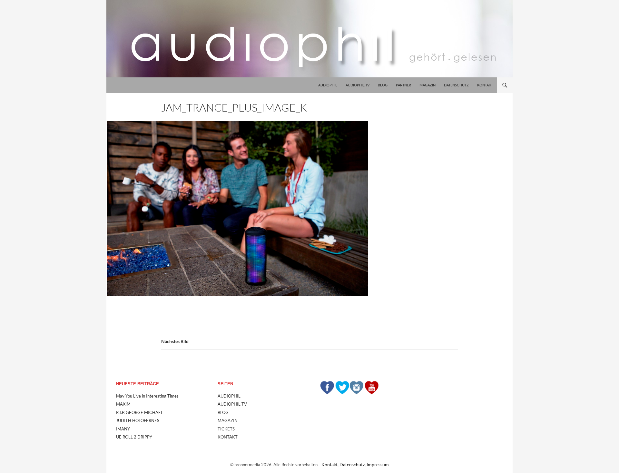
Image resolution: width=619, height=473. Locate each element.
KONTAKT (485, 85)
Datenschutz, (353, 464)
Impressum (378, 464)
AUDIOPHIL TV (357, 85)
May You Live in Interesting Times (147, 396)
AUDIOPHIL (327, 85)
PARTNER (403, 85)
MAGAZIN (427, 85)
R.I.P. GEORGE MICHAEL (139, 412)
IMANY (123, 428)
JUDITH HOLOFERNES (137, 420)
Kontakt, (330, 464)
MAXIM (123, 404)
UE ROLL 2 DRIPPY (134, 436)
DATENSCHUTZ (456, 85)
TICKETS (226, 428)
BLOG (383, 85)
